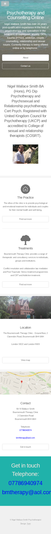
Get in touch (25, 447)
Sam (29, 524)
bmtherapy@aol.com (25, 438)
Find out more (25, 219)
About (25, 58)
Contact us (25, 66)
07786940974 (25, 430)
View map (25, 360)
